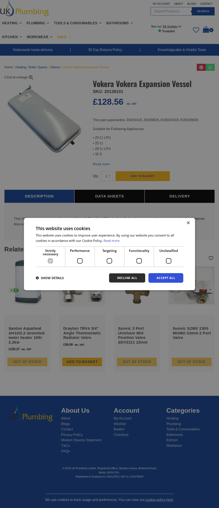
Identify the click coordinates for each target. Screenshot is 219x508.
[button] (50, 278)
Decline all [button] (127, 278)
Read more (112, 240)
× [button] (188, 223)
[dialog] (109, 254)
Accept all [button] (166, 278)
